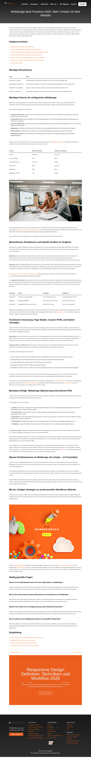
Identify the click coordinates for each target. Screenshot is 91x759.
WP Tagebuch (64, 4)
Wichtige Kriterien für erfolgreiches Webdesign (22, 46)
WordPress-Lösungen (59, 380)
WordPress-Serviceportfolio (30, 382)
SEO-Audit (63, 449)
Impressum (70, 724)
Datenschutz (70, 727)
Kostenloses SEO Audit (73, 741)
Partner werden (51, 731)
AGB (68, 729)
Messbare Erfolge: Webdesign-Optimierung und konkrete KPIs (26, 54)
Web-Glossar (46, 682)
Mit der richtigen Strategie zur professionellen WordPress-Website (27, 60)
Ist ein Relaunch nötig (72, 743)
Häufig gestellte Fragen (16, 63)
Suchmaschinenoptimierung (35, 738)
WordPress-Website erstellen (66, 565)
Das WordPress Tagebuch (38, 682)
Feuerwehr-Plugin (52, 738)
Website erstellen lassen (73, 734)
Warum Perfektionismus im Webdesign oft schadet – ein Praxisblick (28, 57)
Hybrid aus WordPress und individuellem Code (29, 229)
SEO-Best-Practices (62, 312)
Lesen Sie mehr (45, 693)
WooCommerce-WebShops (35, 727)
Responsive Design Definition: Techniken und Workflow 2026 (45, 674)
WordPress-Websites (34, 725)
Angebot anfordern (16, 734)
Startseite (24, 4)
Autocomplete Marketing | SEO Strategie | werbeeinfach (25, 645)
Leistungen (33, 4)
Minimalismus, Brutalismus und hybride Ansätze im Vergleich (26, 49)
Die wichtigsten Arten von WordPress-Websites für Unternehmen (27, 637)
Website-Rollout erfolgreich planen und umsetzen (23, 640)
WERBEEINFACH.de (18, 565)
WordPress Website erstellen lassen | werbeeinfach (24, 643)
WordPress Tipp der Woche (55, 682)
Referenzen (44, 4)
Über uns (53, 4)
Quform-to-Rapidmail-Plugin (54, 735)
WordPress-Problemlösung (35, 735)
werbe (25, 682)
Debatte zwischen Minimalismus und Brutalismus (25, 274)
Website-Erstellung (57, 142)
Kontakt (82, 4)
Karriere (73, 4)
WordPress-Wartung (21, 567)
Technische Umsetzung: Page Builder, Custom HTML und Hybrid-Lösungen (30, 52)
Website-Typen (68, 382)
